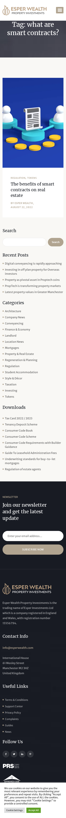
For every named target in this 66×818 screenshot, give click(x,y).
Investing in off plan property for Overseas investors (32, 271)
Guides (9, 725)
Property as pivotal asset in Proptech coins (32, 279)
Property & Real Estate (19, 354)
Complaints (12, 719)
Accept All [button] (33, 810)
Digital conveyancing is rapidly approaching (33, 263)
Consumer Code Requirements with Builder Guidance (33, 445)
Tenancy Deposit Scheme (21, 424)
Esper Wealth (24, 203)
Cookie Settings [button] (14, 810)
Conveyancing (14, 323)
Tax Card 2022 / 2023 (18, 418)
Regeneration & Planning (21, 360)
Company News (15, 317)
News (8, 731)
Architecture (13, 311)
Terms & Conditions (16, 700)
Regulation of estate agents (23, 469)
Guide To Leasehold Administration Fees (31, 453)
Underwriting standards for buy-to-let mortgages (30, 461)
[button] (59, 10)
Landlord (10, 335)
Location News (14, 341)
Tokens (32, 178)
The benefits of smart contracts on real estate (32, 189)
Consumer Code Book (19, 430)
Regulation (18, 178)
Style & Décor (13, 378)
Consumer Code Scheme (20, 436)
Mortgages (12, 347)
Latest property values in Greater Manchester (34, 292)
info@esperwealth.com (18, 647)
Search (9, 230)
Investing (11, 390)
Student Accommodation (21, 372)
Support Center (14, 706)
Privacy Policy (13, 712)
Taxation (10, 384)
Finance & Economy (17, 329)
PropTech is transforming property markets (33, 286)
